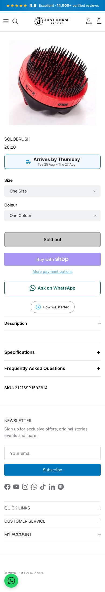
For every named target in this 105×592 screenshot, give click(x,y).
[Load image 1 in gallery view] (52, 83)
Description (15, 323)
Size (8, 180)
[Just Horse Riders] (52, 21)
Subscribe (52, 469)
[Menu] (6, 21)
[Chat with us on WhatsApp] (11, 581)
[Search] (18, 21)
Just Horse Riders (30, 573)
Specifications (19, 352)
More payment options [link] (53, 271)
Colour (10, 205)
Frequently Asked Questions (34, 368)
